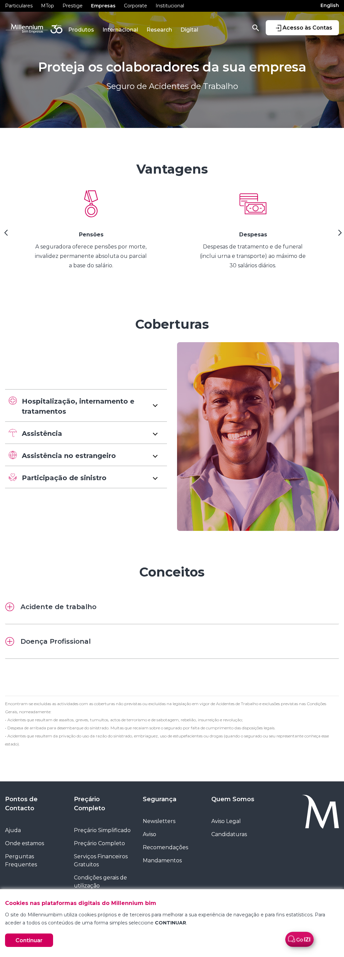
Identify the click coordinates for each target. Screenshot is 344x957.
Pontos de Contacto (21, 803)
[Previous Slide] (5, 235)
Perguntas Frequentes (21, 860)
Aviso (149, 834)
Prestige (72, 6)
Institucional (170, 6)
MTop (47, 6)
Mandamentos (162, 860)
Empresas (103, 6)
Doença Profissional (55, 641)
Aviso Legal (226, 821)
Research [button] (159, 30)
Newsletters (159, 821)
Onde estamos (24, 843)
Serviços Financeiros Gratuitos (101, 860)
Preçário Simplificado (102, 830)
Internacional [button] (120, 30)
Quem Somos (232, 799)
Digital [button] (189, 30)
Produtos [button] (81, 30)
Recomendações (165, 847)
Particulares (19, 6)
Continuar (29, 940)
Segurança (159, 799)
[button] (86, 405)
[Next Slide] (339, 235)
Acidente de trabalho (58, 607)
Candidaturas (229, 834)
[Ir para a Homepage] (309, 812)
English (329, 5)
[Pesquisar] (256, 27)
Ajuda (13, 830)
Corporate (135, 6)
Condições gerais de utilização (100, 881)
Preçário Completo (89, 803)
